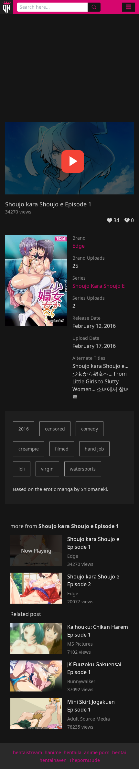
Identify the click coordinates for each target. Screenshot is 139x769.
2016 (23, 429)
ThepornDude (84, 760)
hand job (94, 449)
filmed (62, 449)
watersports (83, 469)
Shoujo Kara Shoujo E (98, 285)
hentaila (72, 752)
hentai (119, 752)
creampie (28, 449)
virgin (47, 469)
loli (21, 469)
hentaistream (27, 752)
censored (55, 429)
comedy (89, 429)
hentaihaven (53, 760)
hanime (53, 752)
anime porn (97, 752)
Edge (78, 245)
